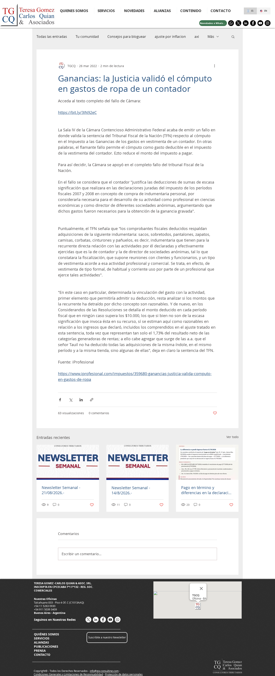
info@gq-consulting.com (104, 671)
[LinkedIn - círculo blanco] (96, 619)
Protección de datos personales (124, 674)
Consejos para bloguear (126, 36)
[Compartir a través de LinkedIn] (81, 400)
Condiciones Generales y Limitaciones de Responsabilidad (68, 674)
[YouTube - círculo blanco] (110, 619)
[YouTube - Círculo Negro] (260, 23)
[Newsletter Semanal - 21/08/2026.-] (68, 462)
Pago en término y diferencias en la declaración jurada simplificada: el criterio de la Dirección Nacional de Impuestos (207, 490)
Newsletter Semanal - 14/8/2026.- (131, 490)
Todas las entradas (52, 36)
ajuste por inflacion (170, 36)
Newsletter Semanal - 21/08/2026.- (61, 490)
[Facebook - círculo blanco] (103, 619)
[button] (192, 11)
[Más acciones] (214, 65)
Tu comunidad (87, 36)
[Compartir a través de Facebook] (60, 400)
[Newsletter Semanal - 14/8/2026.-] (137, 462)
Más (211, 36)
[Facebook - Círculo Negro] (253, 23)
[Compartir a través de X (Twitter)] (71, 400)
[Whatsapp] (231, 23)
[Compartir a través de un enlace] (92, 400)
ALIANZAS (41, 642)
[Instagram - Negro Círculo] (267, 23)
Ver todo (232, 437)
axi (196, 36)
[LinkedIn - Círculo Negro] (246, 23)
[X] (238, 23)
